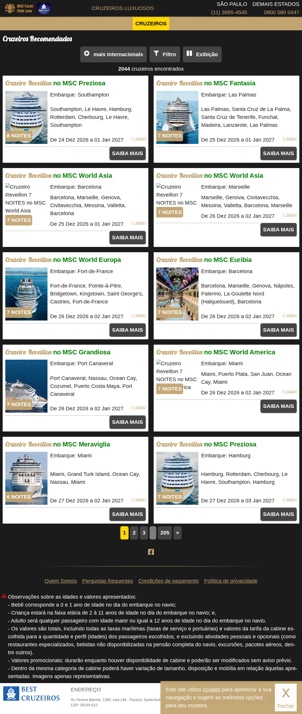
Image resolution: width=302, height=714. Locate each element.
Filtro (169, 54)
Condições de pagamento (168, 581)
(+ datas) (139, 139)
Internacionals (118, 54)
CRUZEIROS (151, 23)
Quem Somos (61, 581)
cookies (212, 690)
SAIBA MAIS (127, 153)
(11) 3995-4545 (229, 12)
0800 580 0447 (281, 12)
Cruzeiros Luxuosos (123, 8)
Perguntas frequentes (107, 581)
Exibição (207, 54)
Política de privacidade (230, 581)
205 (164, 533)
